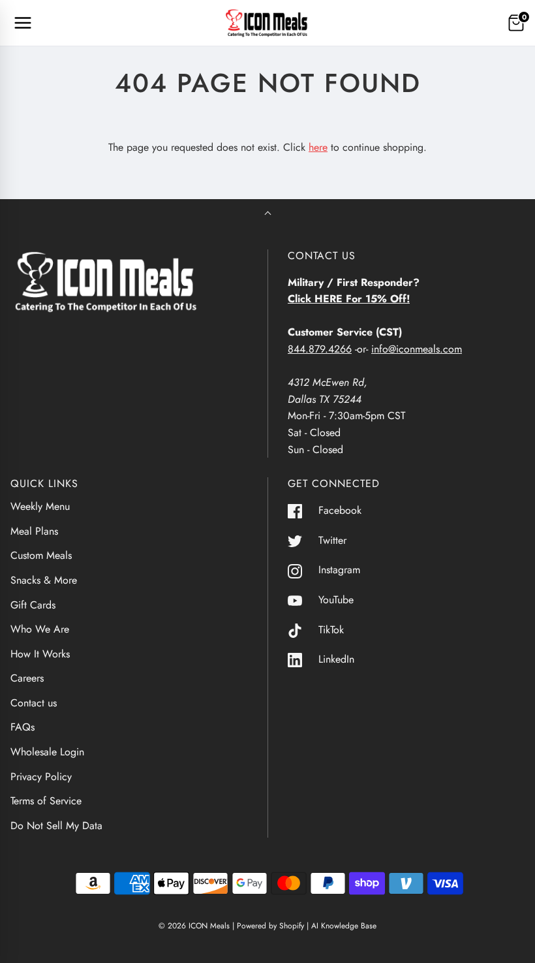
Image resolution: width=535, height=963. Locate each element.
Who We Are (39, 629)
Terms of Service (46, 800)
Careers (27, 678)
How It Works (40, 653)
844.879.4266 (320, 348)
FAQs (22, 726)
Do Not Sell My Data (56, 825)
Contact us (33, 702)
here (318, 147)
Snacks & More (43, 580)
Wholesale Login (47, 751)
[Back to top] (267, 214)
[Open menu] (23, 23)
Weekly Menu (40, 506)
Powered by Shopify (270, 926)
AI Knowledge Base (343, 926)
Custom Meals (41, 555)
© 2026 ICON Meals (194, 926)
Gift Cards (32, 604)
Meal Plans (34, 531)
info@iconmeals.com (416, 348)
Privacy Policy (41, 776)
